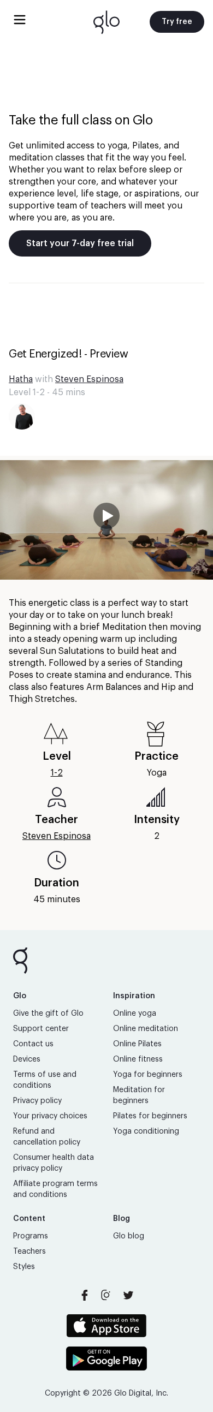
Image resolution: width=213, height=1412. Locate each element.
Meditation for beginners (139, 1095)
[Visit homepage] (106, 22)
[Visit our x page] (128, 1295)
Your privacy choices (50, 1116)
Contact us (33, 1044)
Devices (26, 1059)
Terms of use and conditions (44, 1080)
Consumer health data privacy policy (53, 1163)
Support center (41, 1029)
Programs (30, 1236)
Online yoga (134, 1013)
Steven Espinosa (89, 379)
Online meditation (145, 1029)
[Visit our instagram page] (106, 1295)
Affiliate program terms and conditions (55, 1189)
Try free (177, 22)
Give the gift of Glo (48, 1013)
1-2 (57, 772)
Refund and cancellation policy (46, 1137)
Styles (24, 1267)
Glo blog (128, 1236)
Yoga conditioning (146, 1131)
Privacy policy (37, 1101)
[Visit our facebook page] (84, 1295)
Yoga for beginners (147, 1075)
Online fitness (138, 1059)
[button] (106, 520)
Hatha (21, 379)
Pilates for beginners (150, 1116)
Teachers (29, 1251)
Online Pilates (137, 1044)
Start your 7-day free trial (80, 243)
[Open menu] (20, 20)
